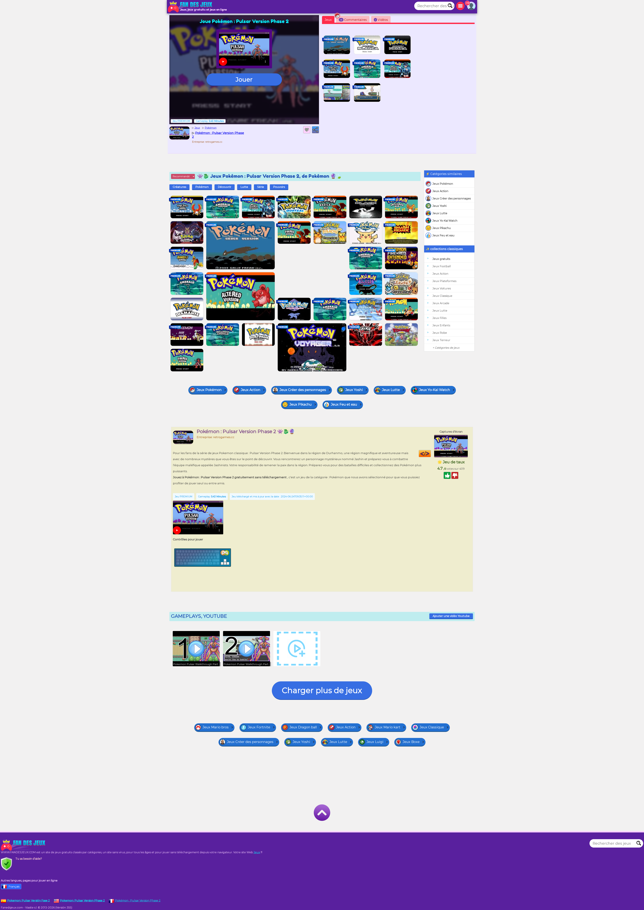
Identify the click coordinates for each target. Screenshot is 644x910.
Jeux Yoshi (439, 205)
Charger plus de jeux (322, 690)
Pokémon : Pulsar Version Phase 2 (137, 900)
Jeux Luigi (374, 742)
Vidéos (381, 20)
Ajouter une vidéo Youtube (451, 616)
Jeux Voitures (442, 288)
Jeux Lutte (440, 213)
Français (14, 886)
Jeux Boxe (411, 742)
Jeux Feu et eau (443, 235)
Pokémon (202, 187)
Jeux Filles (439, 318)
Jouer (244, 79)
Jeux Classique (442, 295)
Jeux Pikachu (442, 228)
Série (260, 187)
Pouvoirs (279, 187)
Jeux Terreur (441, 340)
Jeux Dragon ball (303, 727)
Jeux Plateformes (444, 281)
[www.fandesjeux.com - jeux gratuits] (23, 845)
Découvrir (224, 187)
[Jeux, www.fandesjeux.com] (190, 7)
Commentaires (353, 20)
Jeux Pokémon (443, 183)
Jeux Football (442, 266)
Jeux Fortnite (259, 727)
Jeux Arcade (441, 303)
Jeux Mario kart (387, 727)
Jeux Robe (440, 332)
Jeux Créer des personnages (452, 198)
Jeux (328, 20)
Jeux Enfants (441, 325)
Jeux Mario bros (216, 727)
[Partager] (315, 129)
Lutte (244, 187)
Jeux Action (440, 191)
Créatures (179, 187)
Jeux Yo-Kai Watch (445, 220)
